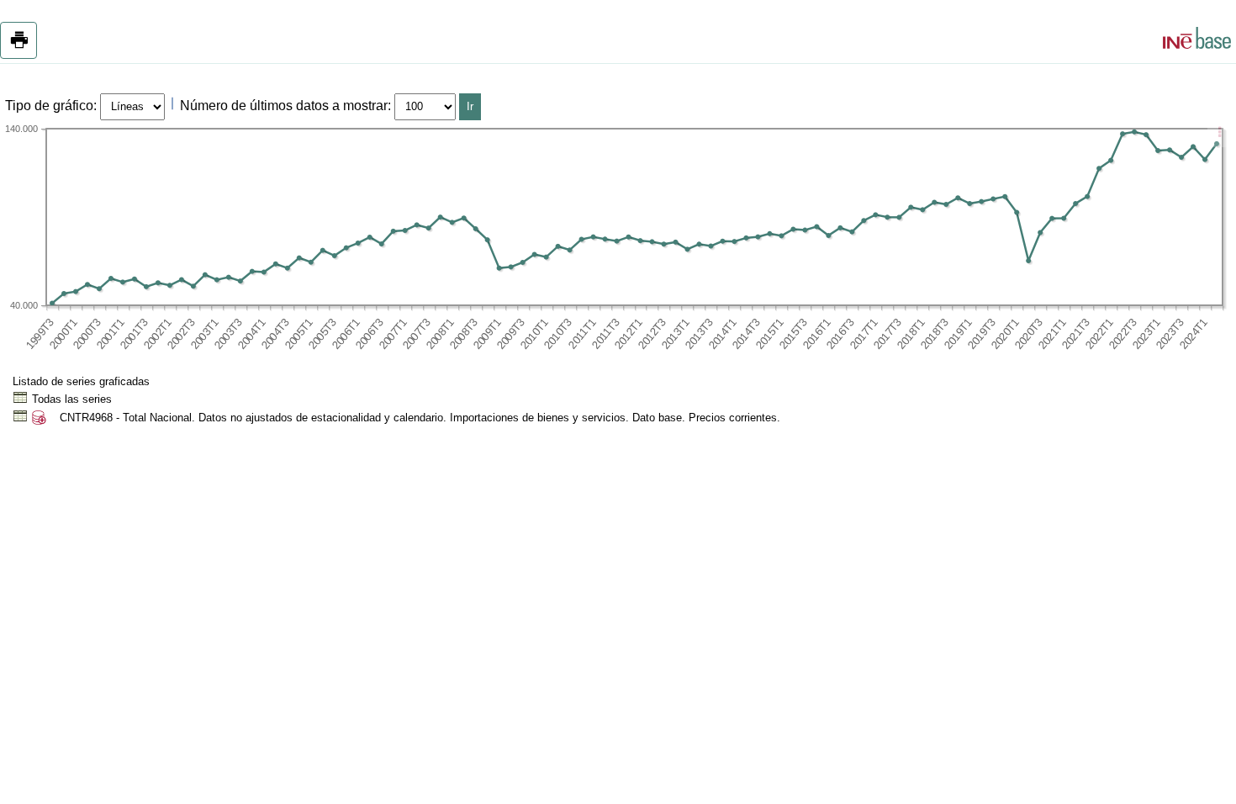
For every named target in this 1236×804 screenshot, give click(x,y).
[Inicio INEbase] (1197, 40)
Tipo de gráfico (49, 105)
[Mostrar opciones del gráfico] (1219, 133)
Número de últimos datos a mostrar (284, 105)
